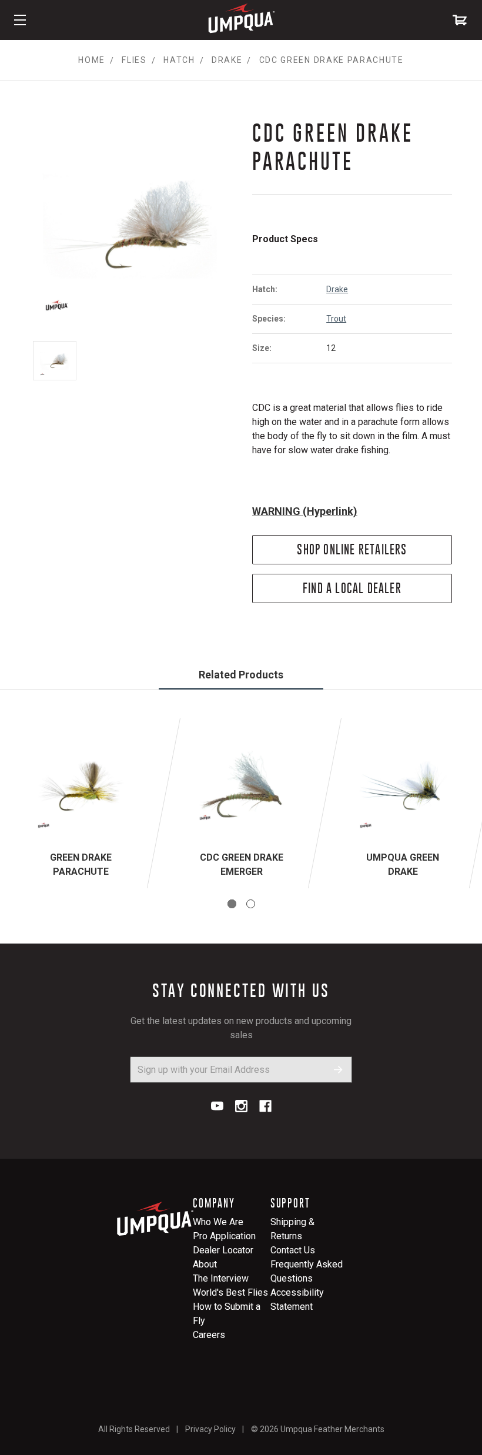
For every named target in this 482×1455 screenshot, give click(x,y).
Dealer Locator (223, 1250)
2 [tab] (250, 903)
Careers (209, 1334)
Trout (336, 318)
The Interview (221, 1278)
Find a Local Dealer (352, 588)
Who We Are (218, 1221)
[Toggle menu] (20, 20)
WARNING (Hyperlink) (304, 511)
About (205, 1264)
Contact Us (292, 1250)
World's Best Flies (230, 1292)
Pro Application (224, 1236)
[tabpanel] (80, 803)
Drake (337, 289)
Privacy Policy (210, 1429)
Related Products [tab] (241, 674)
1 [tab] (231, 903)
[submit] (338, 1069)
